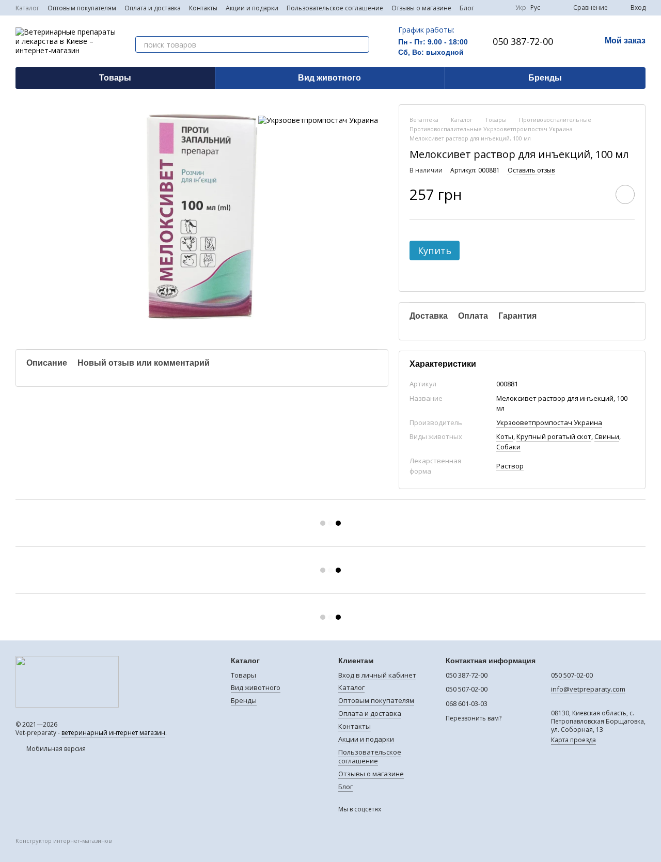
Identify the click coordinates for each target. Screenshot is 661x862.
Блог (467, 8)
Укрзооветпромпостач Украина (549, 422)
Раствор (510, 466)
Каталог (27, 8)
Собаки (508, 446)
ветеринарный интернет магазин (113, 732)
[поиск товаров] (361, 44)
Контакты (203, 8)
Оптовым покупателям (82, 8)
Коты (504, 436)
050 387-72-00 (523, 41)
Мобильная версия (55, 748)
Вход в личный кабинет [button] (377, 675)
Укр (520, 8)
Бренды (545, 77)
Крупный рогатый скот (553, 436)
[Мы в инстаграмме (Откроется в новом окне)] (501, 8)
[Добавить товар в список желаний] (625, 194)
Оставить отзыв (531, 170)
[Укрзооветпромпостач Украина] (318, 119)
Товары (115, 77)
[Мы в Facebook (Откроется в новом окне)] (488, 8)
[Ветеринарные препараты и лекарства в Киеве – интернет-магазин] (67, 681)
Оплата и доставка (152, 8)
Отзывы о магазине (421, 8)
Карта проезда (573, 739)
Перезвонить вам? (473, 718)
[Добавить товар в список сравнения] (596, 194)
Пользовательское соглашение (335, 8)
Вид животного (329, 77)
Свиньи (606, 436)
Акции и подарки (252, 8)
